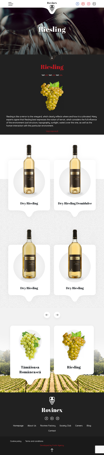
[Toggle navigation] (10, 3)
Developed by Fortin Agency (52, 445)
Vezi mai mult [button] (52, 131)
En (94, 4)
